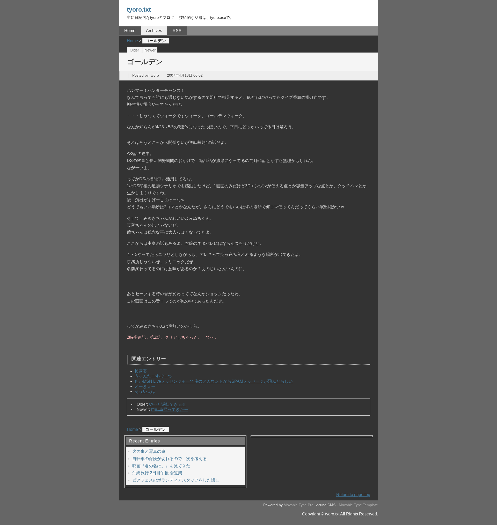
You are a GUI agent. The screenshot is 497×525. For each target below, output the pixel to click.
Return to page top (353, 494)
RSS (177, 30)
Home (129, 30)
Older (134, 50)
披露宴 (141, 371)
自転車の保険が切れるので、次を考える (169, 458)
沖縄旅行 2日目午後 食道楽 (157, 473)
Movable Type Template (358, 505)
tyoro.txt (139, 9)
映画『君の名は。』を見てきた (161, 466)
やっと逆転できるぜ (167, 404)
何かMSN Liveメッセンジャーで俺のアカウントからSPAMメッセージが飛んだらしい (214, 381)
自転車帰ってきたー (169, 409)
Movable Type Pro (298, 505)
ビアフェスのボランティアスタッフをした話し (175, 480)
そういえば (145, 391)
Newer (150, 50)
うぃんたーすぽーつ (153, 376)
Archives (154, 30)
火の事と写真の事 (148, 451)
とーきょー (145, 386)
